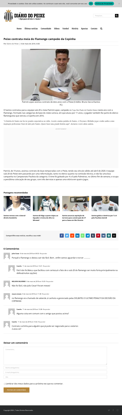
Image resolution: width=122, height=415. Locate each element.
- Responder (43, 254)
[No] (119, 3)
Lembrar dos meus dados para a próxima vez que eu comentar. (34, 383)
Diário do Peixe (13, 44)
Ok (91, 4)
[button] (101, 28)
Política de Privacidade (104, 4)
